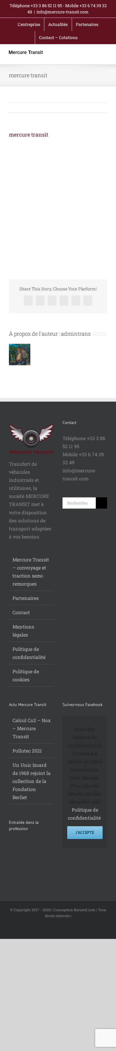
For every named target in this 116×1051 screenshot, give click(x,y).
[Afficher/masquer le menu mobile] (104, 55)
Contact (21, 612)
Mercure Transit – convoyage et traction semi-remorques (30, 571)
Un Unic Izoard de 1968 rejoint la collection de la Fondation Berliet (31, 781)
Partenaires (25, 598)
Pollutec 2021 (27, 750)
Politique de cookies (25, 675)
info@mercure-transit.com (63, 12)
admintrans (76, 333)
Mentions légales (23, 630)
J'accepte (85, 832)
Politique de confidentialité (29, 653)
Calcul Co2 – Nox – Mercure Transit (31, 728)
